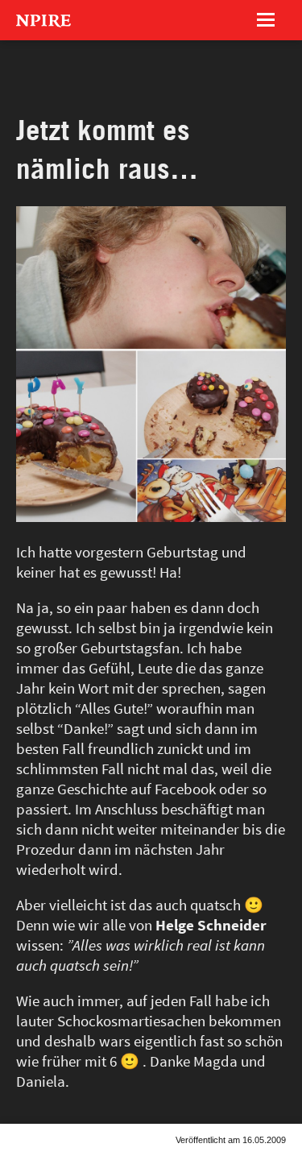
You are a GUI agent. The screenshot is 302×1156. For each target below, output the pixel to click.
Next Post (65, 1155)
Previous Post (18, 1155)
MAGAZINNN (76, 76)
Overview (41, 1155)
